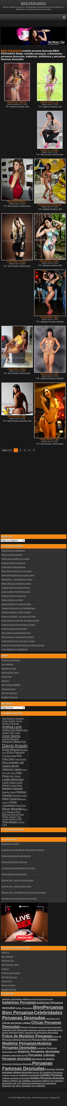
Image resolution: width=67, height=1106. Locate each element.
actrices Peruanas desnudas (41, 999)
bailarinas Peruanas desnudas (50, 322)
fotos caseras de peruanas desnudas (38, 1032)
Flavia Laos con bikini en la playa (15, 559)
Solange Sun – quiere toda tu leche (16, 886)
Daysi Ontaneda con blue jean (14, 629)
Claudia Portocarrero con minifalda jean (18, 608)
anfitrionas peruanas (50, 265)
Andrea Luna (12, 727)
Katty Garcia (11, 773)
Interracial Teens (8, 689)
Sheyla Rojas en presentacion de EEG (17, 637)
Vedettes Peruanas (9, 697)
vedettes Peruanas (51, 1075)
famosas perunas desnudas (43, 1030)
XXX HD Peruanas (9, 693)
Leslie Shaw (9, 782)
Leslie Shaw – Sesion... (17, 261)
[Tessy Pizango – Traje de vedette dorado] (50, 349)
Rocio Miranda (12, 809)
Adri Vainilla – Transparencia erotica (16, 579)
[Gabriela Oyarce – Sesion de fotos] (50, 82)
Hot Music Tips (7, 961)
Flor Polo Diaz (12, 757)
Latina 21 (5, 681)
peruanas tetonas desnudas (17, 1072)
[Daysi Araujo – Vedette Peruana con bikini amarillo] (17, 347)
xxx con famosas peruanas (27, 1083)
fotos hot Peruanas (31, 1039)
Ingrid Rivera (20, 759)
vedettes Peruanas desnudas (46, 1078)
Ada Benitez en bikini (10, 844)
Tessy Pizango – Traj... (49, 374)
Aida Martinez (8, 718)
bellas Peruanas (24, 1008)
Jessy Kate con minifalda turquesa (15, 633)
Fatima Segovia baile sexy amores (16, 856)
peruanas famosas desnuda (17, 1064)
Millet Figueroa (11, 798)
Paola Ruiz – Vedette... (50, 150)
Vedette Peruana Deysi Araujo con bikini (18, 625)
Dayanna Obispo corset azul (13, 563)
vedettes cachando (29, 1075)
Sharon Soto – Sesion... (17, 102)
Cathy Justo (14, 733)
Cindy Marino (11, 736)
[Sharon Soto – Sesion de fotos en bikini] (17, 82)
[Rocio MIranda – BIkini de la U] (17, 399)
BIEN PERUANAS (33, 3)
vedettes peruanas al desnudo (15, 1078)
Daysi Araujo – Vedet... (17, 369)
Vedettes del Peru (8, 669)
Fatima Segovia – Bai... (50, 439)
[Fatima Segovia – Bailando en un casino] (50, 410)
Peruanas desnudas (16, 1058)
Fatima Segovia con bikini (12, 600)
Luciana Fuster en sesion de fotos (15, 588)
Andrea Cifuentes (10, 723)
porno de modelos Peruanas (48, 1072)
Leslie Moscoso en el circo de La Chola (18, 641)
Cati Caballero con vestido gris (14, 649)
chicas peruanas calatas (16, 1023)
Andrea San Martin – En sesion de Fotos (18, 616)
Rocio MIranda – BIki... (17, 416)
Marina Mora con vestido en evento (16, 584)
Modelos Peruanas (19, 1043)
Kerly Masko (15, 776)
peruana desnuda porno (15, 1055)
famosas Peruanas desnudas (49, 1027)
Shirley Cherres (9, 817)
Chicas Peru (6, 677)
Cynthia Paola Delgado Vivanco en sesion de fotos (22, 645)
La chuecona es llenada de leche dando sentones (22, 850)
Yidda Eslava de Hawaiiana (13, 551)
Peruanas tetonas (54, 1069)
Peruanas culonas (41, 1055)
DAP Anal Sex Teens (10, 673)
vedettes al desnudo (10, 1075)
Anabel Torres (15, 721)
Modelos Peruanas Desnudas (27, 1045)
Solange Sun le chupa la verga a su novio (19, 899)
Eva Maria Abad (9, 756)
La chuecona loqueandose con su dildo (18, 868)
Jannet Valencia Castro (12, 767)
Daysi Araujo (14, 745)
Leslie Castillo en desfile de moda (15, 592)
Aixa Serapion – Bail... (50, 317)
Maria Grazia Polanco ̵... (17, 201)
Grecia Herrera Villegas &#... (50, 204)
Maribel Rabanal (12, 788)
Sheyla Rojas (17, 814)
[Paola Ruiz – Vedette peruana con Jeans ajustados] (50, 130)
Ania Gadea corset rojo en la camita (16, 571)
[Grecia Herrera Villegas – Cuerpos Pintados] (50, 181)
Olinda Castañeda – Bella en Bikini (16, 612)
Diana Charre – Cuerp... (50, 261)
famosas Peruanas (28, 1027)
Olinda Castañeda (9, 804)
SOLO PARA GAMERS (10, 685)
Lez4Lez (5, 969)
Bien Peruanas (46, 154)
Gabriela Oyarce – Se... (50, 102)
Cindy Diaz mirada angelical (13, 567)
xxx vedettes (38, 1085)
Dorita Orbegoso (11, 749)
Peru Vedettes (7, 664)
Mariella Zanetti (9, 792)
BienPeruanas (58, 154)
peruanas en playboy (43, 1059)
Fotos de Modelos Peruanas (27, 1036)
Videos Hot (11, 839)
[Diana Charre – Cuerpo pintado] (50, 236)
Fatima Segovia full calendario (14, 874)
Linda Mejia (16, 785)
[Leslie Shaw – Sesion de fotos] (17, 236)
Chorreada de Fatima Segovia (14, 862)
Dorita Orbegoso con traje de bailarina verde (20, 621)
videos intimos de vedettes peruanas (22, 1081)
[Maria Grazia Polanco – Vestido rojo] (17, 179)
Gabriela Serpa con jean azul (13, 596)
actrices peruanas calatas (15, 999)
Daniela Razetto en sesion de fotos (16, 604)
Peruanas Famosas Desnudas (27, 1066)
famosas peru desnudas (15, 1030)
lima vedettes (50, 1039)
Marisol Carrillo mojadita (11, 555)
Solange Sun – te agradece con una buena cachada (23, 892)
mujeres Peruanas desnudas (39, 1051)
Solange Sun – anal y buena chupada (17, 880)
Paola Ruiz (20, 805)
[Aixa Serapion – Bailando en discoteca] (50, 293)
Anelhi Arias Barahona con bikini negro (17, 575)
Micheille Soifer (20, 796)
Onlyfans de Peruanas (10, 660)
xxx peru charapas (21, 1085)
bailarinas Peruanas (17, 106)
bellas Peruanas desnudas (17, 421)
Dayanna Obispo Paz (14, 741)
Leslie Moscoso (13, 779)
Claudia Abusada (10, 739)
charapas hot (53, 1018)
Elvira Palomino (16, 752)
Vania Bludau (9, 822)
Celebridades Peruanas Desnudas (32, 1015)
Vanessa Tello (15, 819)
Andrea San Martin (12, 730)
